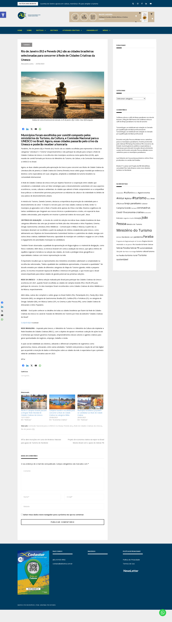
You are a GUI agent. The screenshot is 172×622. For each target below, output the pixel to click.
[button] (3, 15)
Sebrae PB (134, 248)
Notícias (40, 30)
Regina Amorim (147, 241)
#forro (135, 193)
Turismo (26, 45)
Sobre (29, 30)
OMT (131, 237)
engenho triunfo (128, 218)
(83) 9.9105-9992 (59, 560)
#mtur (120, 198)
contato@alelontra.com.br (62, 564)
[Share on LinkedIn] (27, 129)
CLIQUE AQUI (26, 323)
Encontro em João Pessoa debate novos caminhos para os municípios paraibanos (134, 151)
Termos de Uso (129, 564)
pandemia (138, 237)
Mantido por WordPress (26, 605)
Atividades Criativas (71, 30)
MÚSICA (118, 237)
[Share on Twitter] (31, 129)
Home (20, 30)
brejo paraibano (132, 203)
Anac (148, 198)
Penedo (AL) (68, 426)
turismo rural (131, 255)
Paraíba (148, 236)
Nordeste (126, 237)
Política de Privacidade (131, 560)
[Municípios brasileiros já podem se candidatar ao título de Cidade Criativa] (90, 402)
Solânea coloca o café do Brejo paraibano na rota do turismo (134, 120)
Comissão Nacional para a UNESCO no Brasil (45, 426)
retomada (119, 244)
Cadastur (144, 204)
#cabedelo (119, 193)
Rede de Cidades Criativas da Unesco (88, 426)
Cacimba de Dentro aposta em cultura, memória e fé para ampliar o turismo (69, 4)
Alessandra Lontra (27, 64)
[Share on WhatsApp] (40, 129)
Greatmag (43, 605)
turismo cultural (142, 251)
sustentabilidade (146, 248)
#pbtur (128, 198)
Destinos (54, 30)
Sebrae (150, 244)
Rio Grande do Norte (140, 244)
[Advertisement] (135, 66)
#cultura (128, 192)
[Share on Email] (36, 129)
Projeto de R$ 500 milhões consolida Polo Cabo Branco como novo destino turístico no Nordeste (133, 168)
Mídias (105, 30)
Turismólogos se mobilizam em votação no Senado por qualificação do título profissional (134, 128)
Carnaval (134, 208)
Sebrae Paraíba (123, 248)
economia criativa (134, 212)
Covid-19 (120, 212)
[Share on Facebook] (23, 129)
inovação (137, 218)
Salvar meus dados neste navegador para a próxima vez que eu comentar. (53, 515)
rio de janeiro (128, 244)
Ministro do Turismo (134, 224)
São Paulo (126, 251)
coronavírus (143, 207)
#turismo (139, 198)
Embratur (119, 218)
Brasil (122, 204)
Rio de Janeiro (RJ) (28, 429)
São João (119, 251)
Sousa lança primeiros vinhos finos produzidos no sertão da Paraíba (134, 159)
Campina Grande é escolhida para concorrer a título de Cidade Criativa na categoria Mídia (62, 412)
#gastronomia (144, 192)
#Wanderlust (92, 30)
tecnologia (132, 251)
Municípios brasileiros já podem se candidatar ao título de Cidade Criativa (89, 412)
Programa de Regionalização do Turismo (129, 241)
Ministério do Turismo (134, 230)
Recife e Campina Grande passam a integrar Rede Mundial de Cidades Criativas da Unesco (34, 412)
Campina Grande (123, 208)
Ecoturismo (147, 212)
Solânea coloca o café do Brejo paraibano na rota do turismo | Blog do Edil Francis (135, 118)
